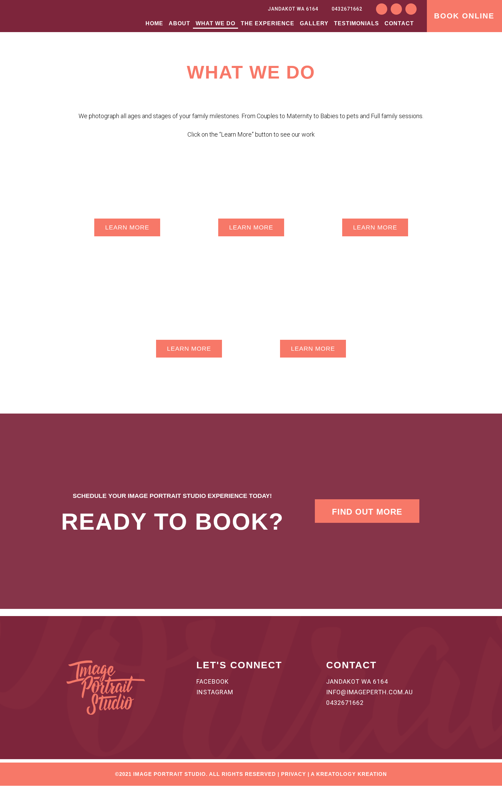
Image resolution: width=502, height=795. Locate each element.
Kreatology (336, 774)
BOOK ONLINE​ (464, 16)
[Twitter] (411, 9)
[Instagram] (396, 9)
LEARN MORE (127, 227)
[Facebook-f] (381, 9)
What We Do (215, 23)
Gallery (314, 23)
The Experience (267, 23)
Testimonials (356, 23)
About (179, 23)
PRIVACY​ (293, 774)
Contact (399, 23)
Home (154, 23)
